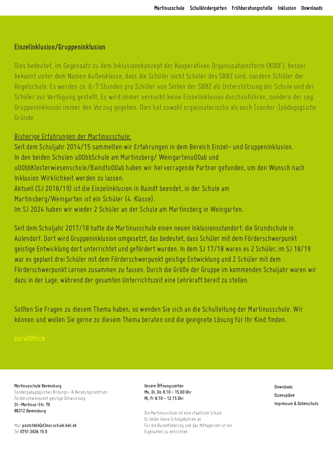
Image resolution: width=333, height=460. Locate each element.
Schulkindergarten (208, 7)
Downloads (312, 7)
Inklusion (287, 7)
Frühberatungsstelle (252, 7)
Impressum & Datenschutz (296, 403)
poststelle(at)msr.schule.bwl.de (49, 425)
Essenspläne (284, 395)
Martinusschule (169, 7)
